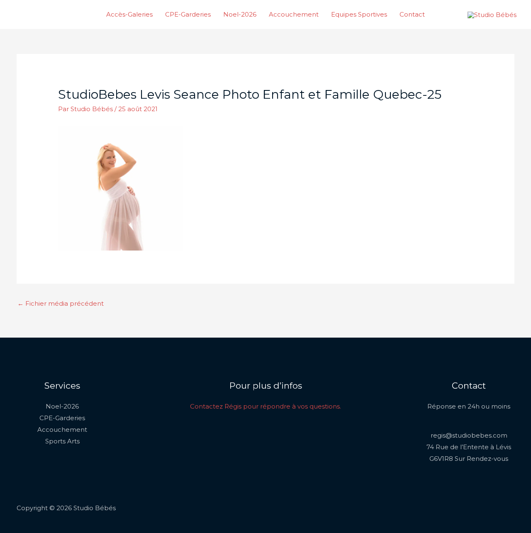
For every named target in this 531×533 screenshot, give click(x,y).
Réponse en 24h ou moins (468, 406)
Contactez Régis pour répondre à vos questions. (265, 406)
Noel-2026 (239, 14)
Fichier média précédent (60, 303)
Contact (412, 14)
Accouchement (294, 14)
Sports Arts (62, 441)
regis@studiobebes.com (469, 435)
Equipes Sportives (359, 14)
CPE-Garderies (188, 14)
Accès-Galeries (129, 14)
